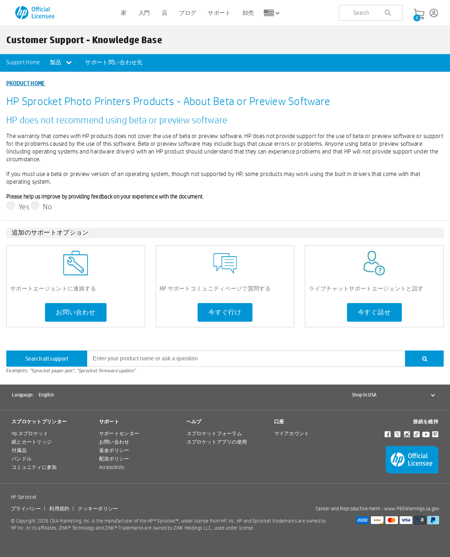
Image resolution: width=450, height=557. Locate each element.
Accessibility (112, 467)
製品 (56, 62)
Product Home (25, 83)
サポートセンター (119, 433)
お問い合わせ (76, 312)
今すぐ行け (225, 312)
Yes (24, 206)
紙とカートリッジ (32, 442)
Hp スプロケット (30, 433)
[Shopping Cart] (419, 14)
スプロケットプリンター (39, 421)
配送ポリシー (114, 459)
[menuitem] (23, 63)
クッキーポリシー (98, 508)
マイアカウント (291, 433)
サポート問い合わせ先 (113, 62)
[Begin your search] (388, 13)
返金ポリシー (114, 450)
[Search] (424, 358)
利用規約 (59, 508)
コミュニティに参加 (34, 467)
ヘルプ (194, 421)
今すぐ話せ (374, 312)
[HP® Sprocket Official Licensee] (35, 13)
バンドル (22, 459)
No (47, 206)
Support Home (23, 62)
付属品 (19, 450)
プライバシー (26, 508)
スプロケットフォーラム (214, 433)
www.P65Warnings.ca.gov (411, 508)
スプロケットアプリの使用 (217, 442)
